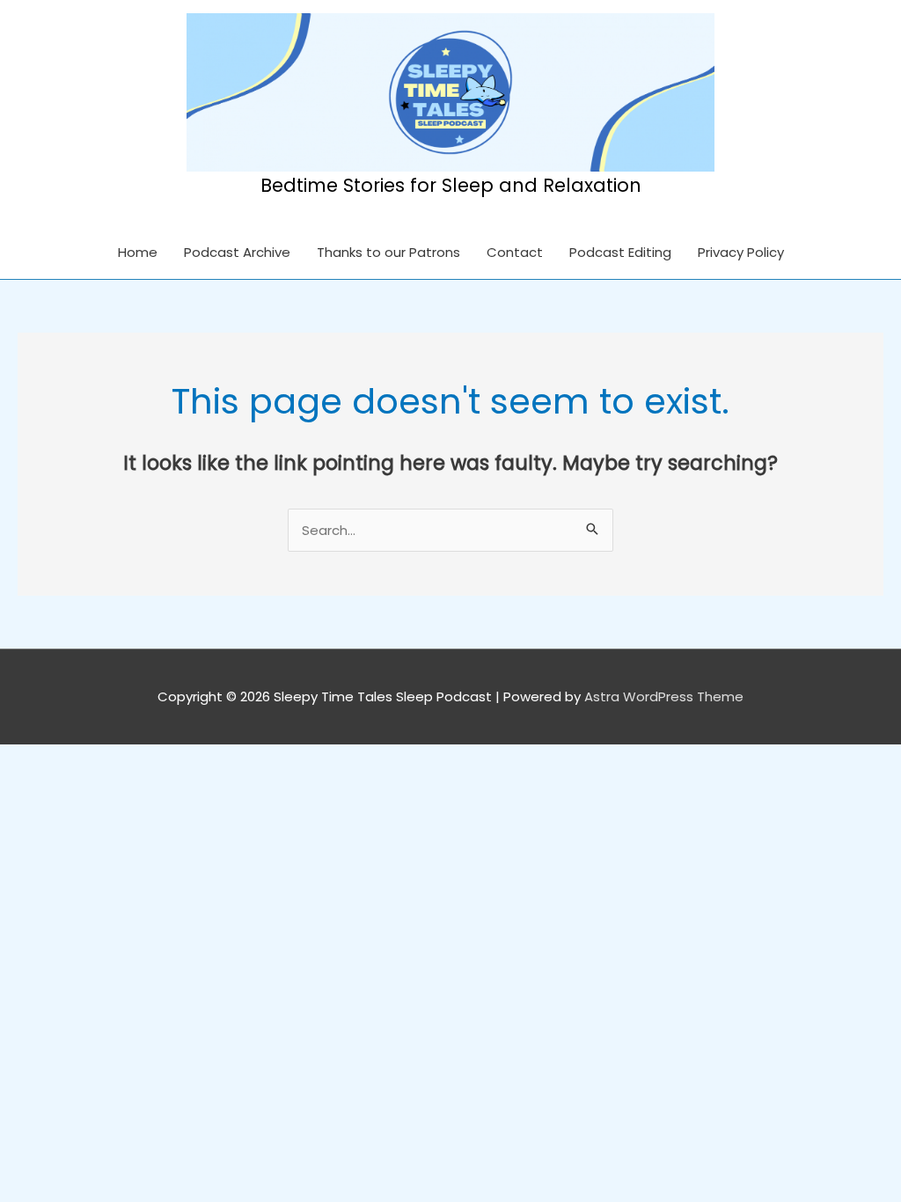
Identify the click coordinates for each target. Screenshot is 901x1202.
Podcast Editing (620, 252)
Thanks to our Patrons (388, 252)
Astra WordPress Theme (664, 696)
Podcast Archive (237, 252)
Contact (515, 252)
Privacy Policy (741, 252)
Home (137, 252)
